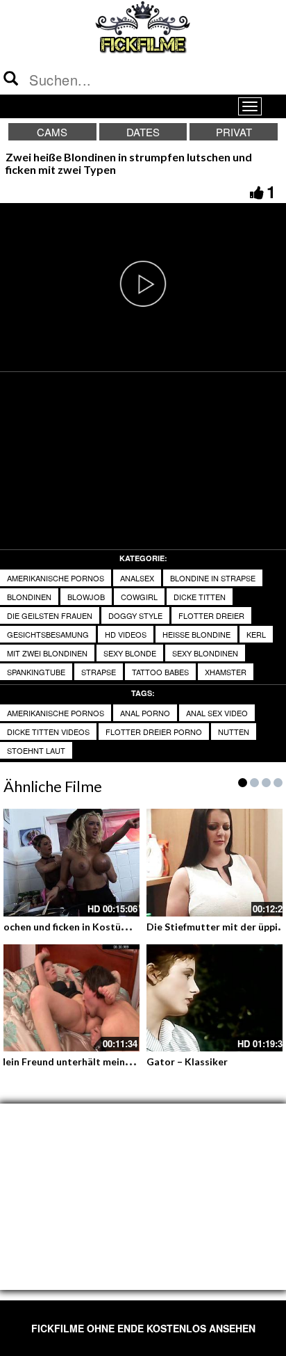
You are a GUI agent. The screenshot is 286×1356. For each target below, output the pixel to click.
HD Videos (125, 634)
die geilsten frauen (49, 615)
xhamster (225, 671)
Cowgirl (139, 596)
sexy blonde (129, 653)
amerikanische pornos (55, 577)
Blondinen (29, 596)
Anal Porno (145, 712)
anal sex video (217, 712)
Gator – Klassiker (187, 1061)
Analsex (137, 577)
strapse (98, 671)
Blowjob (86, 596)
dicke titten (200, 596)
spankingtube (36, 671)
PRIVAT (234, 131)
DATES (143, 131)
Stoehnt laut (36, 750)
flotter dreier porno (154, 731)
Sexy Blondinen (205, 653)
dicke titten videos (48, 731)
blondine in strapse (212, 577)
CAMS (52, 131)
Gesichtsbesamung (48, 634)
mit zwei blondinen (47, 653)
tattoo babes (160, 671)
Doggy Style (135, 615)
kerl (256, 634)
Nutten (233, 731)
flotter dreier (211, 615)
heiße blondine (196, 634)
